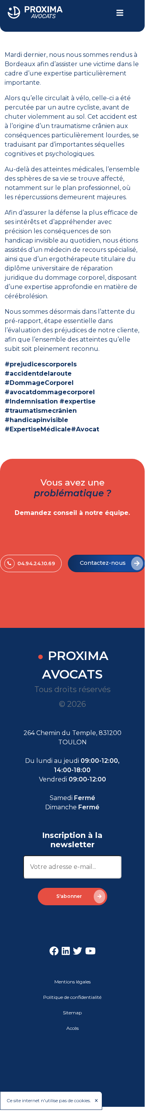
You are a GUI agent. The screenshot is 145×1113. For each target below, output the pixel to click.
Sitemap (72, 1013)
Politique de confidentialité (72, 997)
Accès (72, 1028)
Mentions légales (72, 982)
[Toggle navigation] (120, 13)
